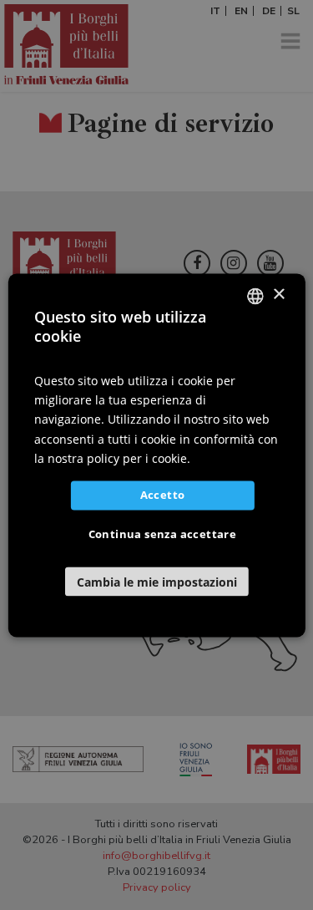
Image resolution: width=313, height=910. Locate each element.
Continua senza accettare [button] (162, 533)
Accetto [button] (162, 494)
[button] (156, 581)
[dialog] (156, 455)
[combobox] (255, 295)
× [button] (278, 294)
